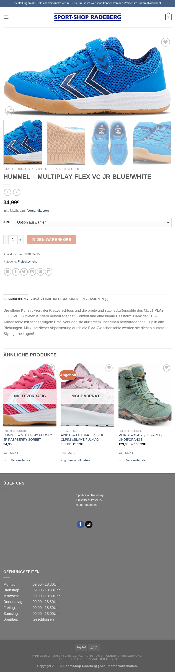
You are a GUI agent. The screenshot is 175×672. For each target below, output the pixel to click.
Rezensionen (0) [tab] (95, 299)
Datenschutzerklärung (73, 655)
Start (8, 169)
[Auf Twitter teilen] (24, 272)
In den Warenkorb (52, 240)
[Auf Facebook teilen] (16, 272)
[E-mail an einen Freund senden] (32, 272)
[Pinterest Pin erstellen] (40, 272)
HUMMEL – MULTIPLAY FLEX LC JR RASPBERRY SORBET (27, 437)
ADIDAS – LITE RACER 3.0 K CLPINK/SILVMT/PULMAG (82, 437)
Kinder (24, 169)
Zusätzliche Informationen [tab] (54, 299)
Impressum (41, 655)
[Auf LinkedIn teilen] (48, 272)
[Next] (162, 76)
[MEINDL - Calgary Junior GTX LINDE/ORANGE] (145, 395)
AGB (99, 655)
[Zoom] (9, 110)
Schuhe (41, 169)
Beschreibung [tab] (15, 299)
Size (6, 222)
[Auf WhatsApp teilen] (7, 272)
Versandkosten (38, 210)
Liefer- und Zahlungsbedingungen (88, 659)
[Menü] (6, 17)
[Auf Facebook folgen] (80, 524)
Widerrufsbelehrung (124, 655)
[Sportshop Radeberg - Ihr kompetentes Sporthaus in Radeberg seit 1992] (87, 17)
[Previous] (12, 76)
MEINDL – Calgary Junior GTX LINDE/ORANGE (140, 437)
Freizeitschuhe (66, 169)
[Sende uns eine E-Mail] (89, 524)
